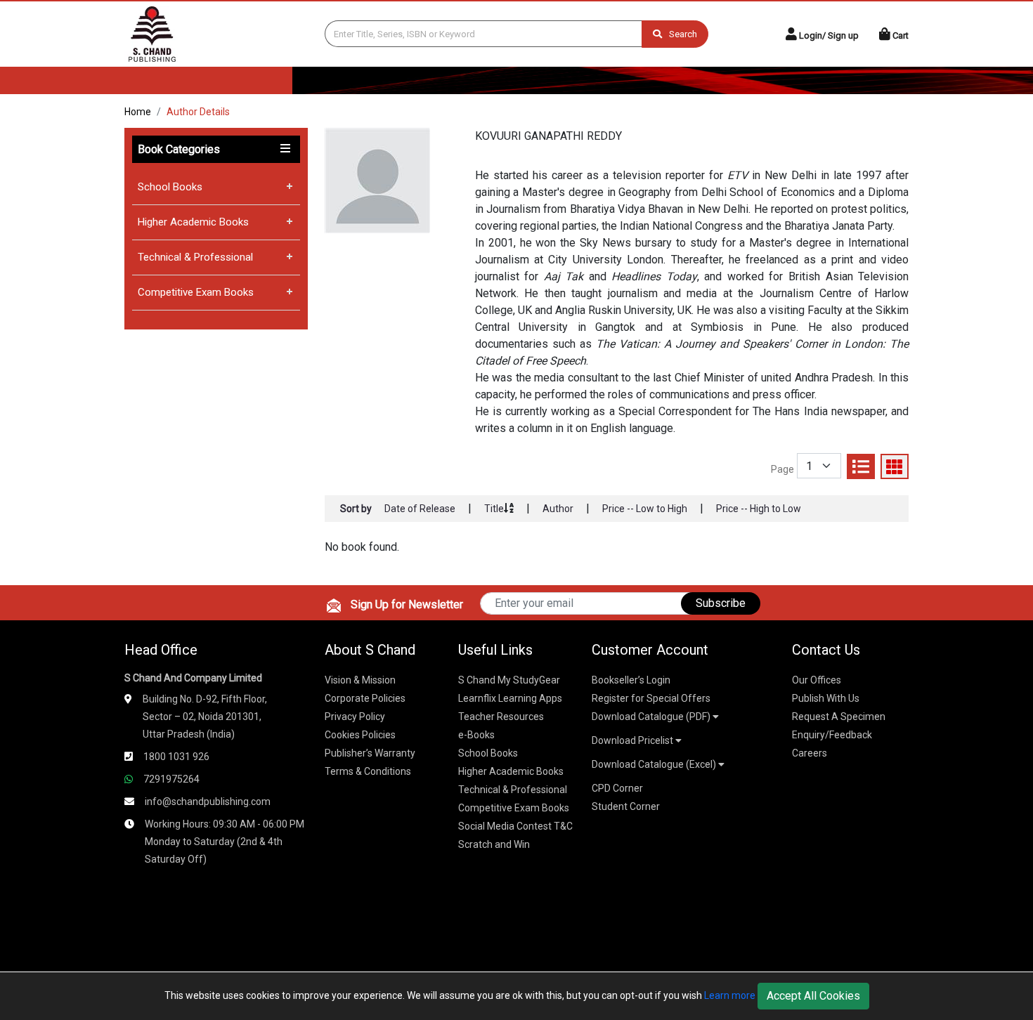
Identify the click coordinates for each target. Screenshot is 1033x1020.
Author (558, 508)
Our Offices (816, 680)
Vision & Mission (360, 680)
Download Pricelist (633, 740)
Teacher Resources (501, 716)
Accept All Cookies (813, 995)
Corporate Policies (365, 698)
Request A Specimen (838, 716)
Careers (809, 753)
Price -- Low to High (644, 508)
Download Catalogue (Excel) (655, 764)
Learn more (729, 995)
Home (137, 111)
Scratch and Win (494, 844)
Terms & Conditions (368, 771)
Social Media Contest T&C (515, 826)
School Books (170, 187)
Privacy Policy (355, 716)
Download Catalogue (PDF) (652, 716)
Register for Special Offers (651, 698)
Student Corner (626, 806)
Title (494, 508)
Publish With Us (825, 698)
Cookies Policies (360, 734)
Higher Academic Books (193, 222)
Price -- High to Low (758, 508)
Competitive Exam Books (196, 292)
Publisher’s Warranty (370, 753)
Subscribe (721, 603)
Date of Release (419, 508)
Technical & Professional (195, 257)
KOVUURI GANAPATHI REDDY (548, 136)
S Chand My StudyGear (509, 680)
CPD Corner (617, 788)
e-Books (476, 734)
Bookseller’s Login (631, 680)
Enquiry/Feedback (832, 734)
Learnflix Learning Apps (510, 698)
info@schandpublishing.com (208, 801)
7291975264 (171, 779)
